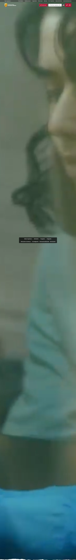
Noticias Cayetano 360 (55, 5)
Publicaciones (27, 1)
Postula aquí (43, 5)
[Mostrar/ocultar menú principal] (69, 5)
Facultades (20, 1)
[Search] (67, 5)
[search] (67, 5)
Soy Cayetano (8, 1)
